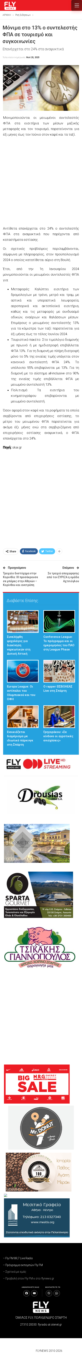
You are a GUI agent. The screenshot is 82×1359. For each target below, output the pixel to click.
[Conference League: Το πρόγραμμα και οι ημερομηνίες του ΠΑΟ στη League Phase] (59, 621)
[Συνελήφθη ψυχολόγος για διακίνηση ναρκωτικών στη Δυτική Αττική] (23, 621)
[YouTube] (34, 1293)
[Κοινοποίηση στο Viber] (49, 1293)
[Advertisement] (41, 182)
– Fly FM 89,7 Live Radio (18, 1258)
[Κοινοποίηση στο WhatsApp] (57, 1293)
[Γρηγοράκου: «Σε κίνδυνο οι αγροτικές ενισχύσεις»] (59, 716)
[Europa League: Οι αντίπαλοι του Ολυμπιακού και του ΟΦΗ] (23, 671)
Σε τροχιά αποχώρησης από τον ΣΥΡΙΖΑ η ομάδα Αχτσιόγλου (63, 577)
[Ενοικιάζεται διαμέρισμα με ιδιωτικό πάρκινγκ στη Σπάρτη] (23, 716)
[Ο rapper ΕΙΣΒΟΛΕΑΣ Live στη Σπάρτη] (59, 671)
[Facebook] (26, 1293)
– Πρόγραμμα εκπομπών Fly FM (23, 1265)
